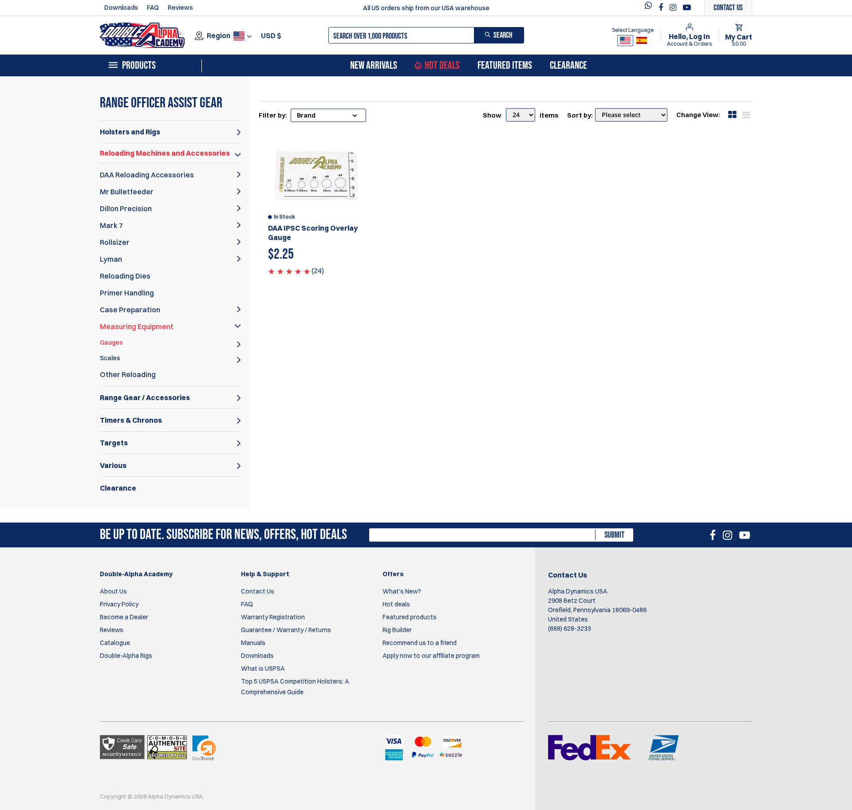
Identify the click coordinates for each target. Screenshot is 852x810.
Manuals (253, 643)
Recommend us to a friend (420, 643)
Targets (114, 442)
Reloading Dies (125, 275)
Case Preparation (130, 309)
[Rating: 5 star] (289, 270)
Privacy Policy (119, 604)
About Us (113, 591)
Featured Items (504, 65)
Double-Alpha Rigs (126, 656)
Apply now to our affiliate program (431, 656)
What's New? (402, 591)
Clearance (568, 65)
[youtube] (687, 8)
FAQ (153, 8)
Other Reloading (128, 374)
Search (503, 35)
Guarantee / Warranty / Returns (286, 630)
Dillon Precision (126, 208)
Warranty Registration (273, 617)
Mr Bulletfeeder (127, 191)
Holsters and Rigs (130, 131)
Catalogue (115, 643)
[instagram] (674, 8)
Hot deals (396, 604)
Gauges (111, 342)
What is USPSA (263, 668)
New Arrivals (373, 65)
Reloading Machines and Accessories (165, 153)
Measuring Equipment (137, 326)
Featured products (410, 617)
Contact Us (257, 591)
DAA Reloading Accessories (147, 174)
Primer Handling (127, 292)
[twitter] (650, 8)
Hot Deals (442, 65)
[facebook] (662, 8)
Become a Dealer (124, 617)
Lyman (111, 259)
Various (113, 465)
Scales (110, 358)
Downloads (121, 8)
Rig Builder (397, 630)
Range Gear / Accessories (145, 397)
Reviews (180, 8)
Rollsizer (115, 242)
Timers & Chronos (131, 420)
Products (139, 65)
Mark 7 (111, 225)
